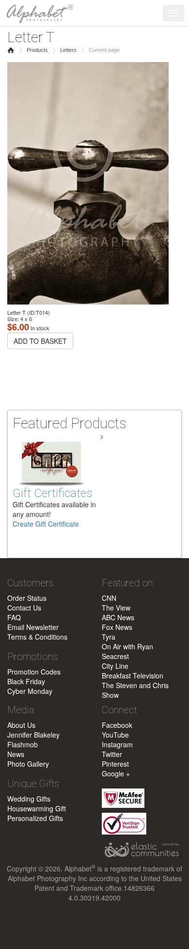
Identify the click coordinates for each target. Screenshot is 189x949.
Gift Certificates (52, 493)
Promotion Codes (34, 671)
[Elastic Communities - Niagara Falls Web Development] (142, 849)
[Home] (37, 12)
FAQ (14, 617)
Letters (68, 50)
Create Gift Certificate (46, 524)
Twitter (112, 754)
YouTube (115, 735)
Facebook (117, 725)
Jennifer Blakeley (33, 735)
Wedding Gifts (28, 799)
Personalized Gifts (35, 818)
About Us (21, 725)
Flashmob (22, 744)
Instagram (117, 744)
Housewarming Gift (36, 808)
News (15, 754)
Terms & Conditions (37, 637)
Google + (116, 773)
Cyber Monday (29, 691)
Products (37, 50)
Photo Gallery (28, 764)
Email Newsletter (33, 627)
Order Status (27, 598)
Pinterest (115, 764)
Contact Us (24, 607)
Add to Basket (40, 341)
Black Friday (26, 681)
